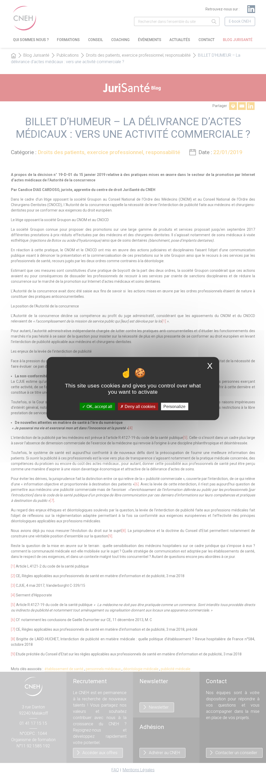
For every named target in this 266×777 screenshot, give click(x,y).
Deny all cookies (139, 406)
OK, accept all (98, 406)
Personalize (174, 406)
